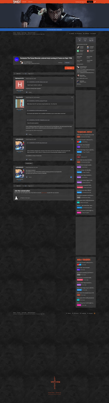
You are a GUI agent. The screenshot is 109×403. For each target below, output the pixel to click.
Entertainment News (86, 136)
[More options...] (72, 78)
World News (85, 141)
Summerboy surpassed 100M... (84, 185)
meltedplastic (93, 46)
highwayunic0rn (93, 50)
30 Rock (79, 155)
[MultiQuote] (27, 92)
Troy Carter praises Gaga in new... (85, 180)
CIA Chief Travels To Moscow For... (85, 139)
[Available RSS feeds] (94, 313)
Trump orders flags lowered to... (84, 175)
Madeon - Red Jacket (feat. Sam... (85, 205)
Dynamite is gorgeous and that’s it (85, 195)
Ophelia (81, 46)
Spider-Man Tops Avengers (83, 144)
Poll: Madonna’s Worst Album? (84, 190)
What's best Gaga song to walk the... (85, 149)
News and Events (35, 63)
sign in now (44, 192)
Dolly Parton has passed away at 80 (85, 134)
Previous (18, 73)
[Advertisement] (44, 45)
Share (60, 62)
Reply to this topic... (26, 197)
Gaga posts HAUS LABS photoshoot (85, 200)
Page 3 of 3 (30, 73)
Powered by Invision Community (54, 394)
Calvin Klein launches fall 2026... (84, 160)
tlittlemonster (82, 50)
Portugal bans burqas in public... (84, 165)
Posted (31, 78)
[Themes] (95, 1)
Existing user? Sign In (80, 1)
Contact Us (58, 392)
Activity (30, 1)
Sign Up (90, 1)
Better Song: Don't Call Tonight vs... (85, 210)
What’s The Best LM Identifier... (84, 170)
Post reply (69, 68)
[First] (15, 73)
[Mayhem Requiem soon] (54, 15)
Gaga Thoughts (86, 152)
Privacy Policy (51, 392)
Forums (24, 1)
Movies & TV (84, 157)
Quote (30, 92)
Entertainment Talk (85, 147)
